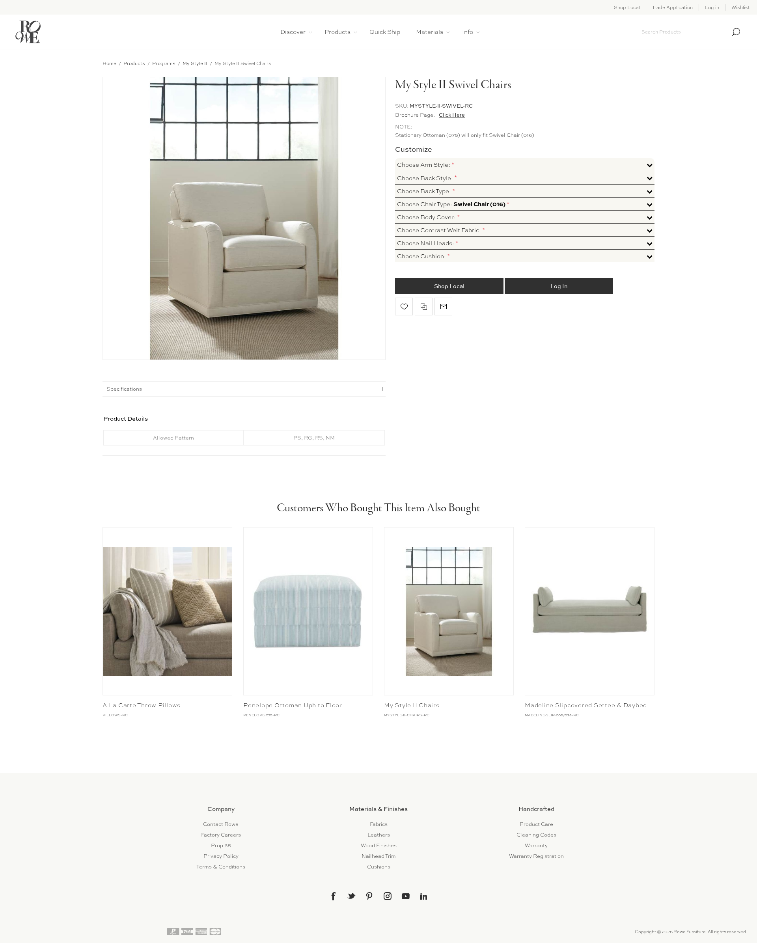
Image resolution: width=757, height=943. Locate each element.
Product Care (536, 824)
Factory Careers (221, 834)
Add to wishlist (404, 306)
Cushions (378, 866)
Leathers (378, 834)
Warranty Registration (536, 856)
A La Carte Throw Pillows (142, 705)
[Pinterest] (369, 896)
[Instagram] (387, 896)
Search (736, 32)
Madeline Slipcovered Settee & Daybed (586, 705)
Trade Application (672, 7)
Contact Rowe (221, 824)
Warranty (536, 845)
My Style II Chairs (412, 705)
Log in (712, 7)
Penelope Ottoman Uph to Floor (292, 705)
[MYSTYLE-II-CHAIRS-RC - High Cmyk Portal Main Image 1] (448, 611)
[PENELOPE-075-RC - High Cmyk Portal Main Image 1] (308, 611)
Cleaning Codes (536, 834)
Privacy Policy (221, 856)
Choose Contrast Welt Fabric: (439, 230)
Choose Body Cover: (427, 217)
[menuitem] (221, 824)
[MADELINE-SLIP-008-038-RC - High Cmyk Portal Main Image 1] (589, 611)
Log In (558, 285)
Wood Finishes (379, 845)
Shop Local (627, 7)
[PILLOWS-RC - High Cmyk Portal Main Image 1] (167, 611)
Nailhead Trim (379, 856)
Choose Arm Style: (424, 165)
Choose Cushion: (422, 256)
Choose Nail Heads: (426, 243)
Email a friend (443, 306)
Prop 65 (221, 845)
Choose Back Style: (425, 178)
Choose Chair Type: (451, 204)
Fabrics (379, 824)
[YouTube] (406, 896)
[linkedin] (424, 896)
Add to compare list (424, 306)
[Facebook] (333, 896)
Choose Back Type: (424, 191)
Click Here (452, 114)
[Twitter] (351, 896)
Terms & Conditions (220, 866)
